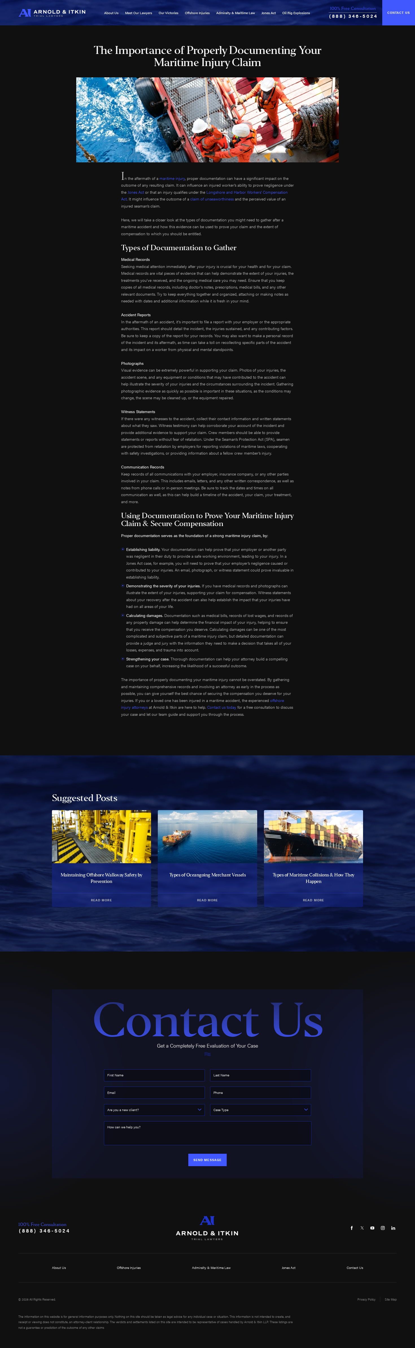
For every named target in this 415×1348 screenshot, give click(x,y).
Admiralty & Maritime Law (235, 12)
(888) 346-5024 (353, 15)
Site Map (391, 1299)
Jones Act (268, 12)
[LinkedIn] (393, 1228)
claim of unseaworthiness (212, 199)
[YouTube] (372, 1228)
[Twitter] (362, 1228)
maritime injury (172, 178)
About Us (111, 12)
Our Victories (168, 12)
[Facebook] (351, 1228)
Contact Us (398, 12)
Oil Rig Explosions (296, 12)
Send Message (207, 1160)
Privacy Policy (366, 1299)
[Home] (51, 13)
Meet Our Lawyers (138, 12)
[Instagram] (382, 1228)
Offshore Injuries (197, 12)
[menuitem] (111, 13)
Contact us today (221, 707)
